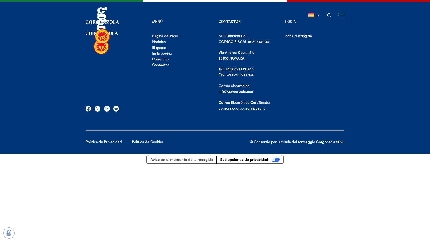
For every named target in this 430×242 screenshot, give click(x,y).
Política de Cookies (147, 142)
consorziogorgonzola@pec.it (242, 108)
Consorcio (160, 59)
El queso (159, 48)
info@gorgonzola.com (236, 91)
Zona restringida (298, 36)
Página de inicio (165, 36)
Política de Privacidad (104, 142)
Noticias (159, 42)
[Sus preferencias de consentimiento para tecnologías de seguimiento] (9, 233)
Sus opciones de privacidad (244, 159)
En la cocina (162, 53)
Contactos (160, 65)
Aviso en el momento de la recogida (181, 159)
